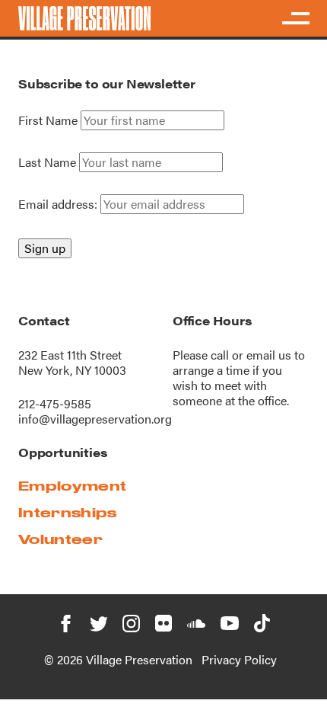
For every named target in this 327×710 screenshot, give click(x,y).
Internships (67, 512)
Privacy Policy (239, 659)
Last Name (47, 162)
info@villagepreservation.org (95, 418)
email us (268, 354)
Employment (72, 485)
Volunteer (60, 539)
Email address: (59, 204)
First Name (48, 120)
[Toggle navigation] (295, 18)
